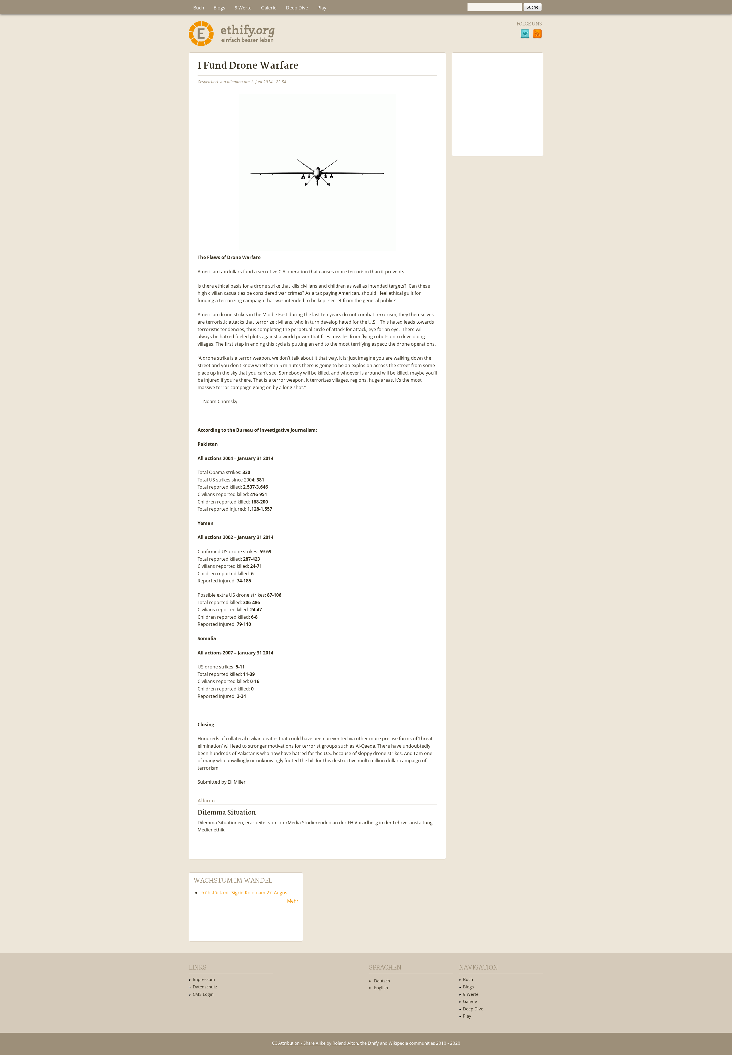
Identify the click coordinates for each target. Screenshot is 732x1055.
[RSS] (537, 34)
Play (321, 8)
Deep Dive (297, 8)
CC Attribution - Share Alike (298, 1043)
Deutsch (382, 981)
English (381, 987)
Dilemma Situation (227, 813)
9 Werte (243, 8)
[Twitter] (525, 34)
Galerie (269, 8)
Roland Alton (345, 1043)
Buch (198, 8)
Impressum (204, 979)
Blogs (219, 8)
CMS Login (203, 994)
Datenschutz (205, 987)
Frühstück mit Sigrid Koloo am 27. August (244, 892)
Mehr (293, 901)
